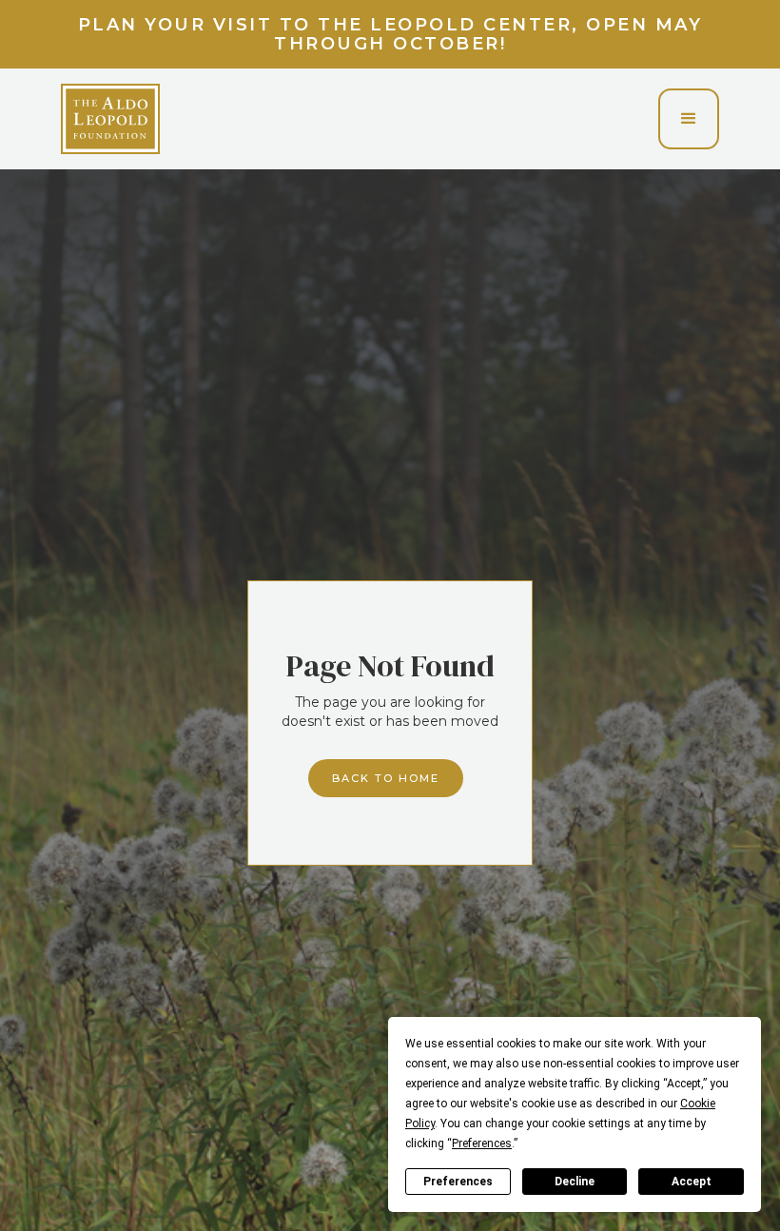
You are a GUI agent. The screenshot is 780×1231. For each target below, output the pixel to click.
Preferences (458, 1181)
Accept (692, 1181)
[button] (688, 118)
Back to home (385, 778)
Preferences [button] (482, 1143)
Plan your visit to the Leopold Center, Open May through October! (390, 34)
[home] (110, 119)
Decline (575, 1181)
